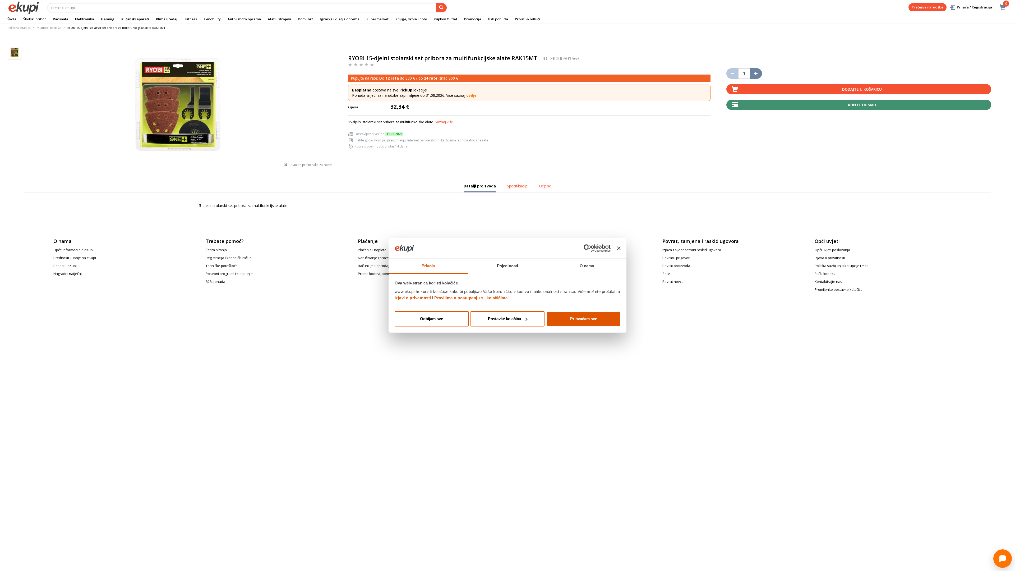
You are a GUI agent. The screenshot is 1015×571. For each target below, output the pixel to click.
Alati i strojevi (279, 19)
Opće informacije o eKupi (73, 249)
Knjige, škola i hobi (411, 19)
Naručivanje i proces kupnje (380, 257)
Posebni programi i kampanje (229, 273)
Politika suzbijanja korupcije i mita (842, 265)
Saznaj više (444, 121)
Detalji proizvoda (480, 187)
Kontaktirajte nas (828, 281)
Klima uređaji (167, 19)
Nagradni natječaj (67, 273)
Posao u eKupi (65, 265)
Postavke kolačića (504, 318)
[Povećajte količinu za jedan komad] (756, 73)
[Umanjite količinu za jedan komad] (732, 73)
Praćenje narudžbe (927, 7)
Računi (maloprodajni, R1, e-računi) (385, 265)
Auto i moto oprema (244, 19)
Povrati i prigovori (676, 257)
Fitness (191, 19)
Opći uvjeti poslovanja (832, 249)
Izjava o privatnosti (830, 257)
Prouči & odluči (527, 19)
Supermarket (377, 19)
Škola (11, 19)
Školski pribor (34, 19)
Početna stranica (19, 28)
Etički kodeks (825, 273)
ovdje (471, 95)
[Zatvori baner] (619, 248)
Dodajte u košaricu (862, 89)
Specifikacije (517, 185)
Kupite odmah (862, 104)
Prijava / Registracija (974, 7)
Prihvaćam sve (583, 318)
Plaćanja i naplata (372, 249)
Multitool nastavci (49, 28)
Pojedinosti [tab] (507, 266)
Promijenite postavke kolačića (838, 289)
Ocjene (545, 185)
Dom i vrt (305, 19)
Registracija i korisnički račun (229, 257)
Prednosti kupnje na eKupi (74, 257)
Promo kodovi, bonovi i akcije (381, 273)
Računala (60, 19)
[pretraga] (441, 7)
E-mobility (212, 19)
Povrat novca (673, 281)
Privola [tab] (428, 266)
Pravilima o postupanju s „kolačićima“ (472, 298)
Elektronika (84, 19)
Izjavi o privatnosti (413, 298)
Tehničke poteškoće (222, 265)
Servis (667, 273)
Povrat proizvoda (676, 265)
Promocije (472, 19)
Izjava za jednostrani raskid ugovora (691, 249)
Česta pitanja (216, 249)
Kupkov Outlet (445, 19)
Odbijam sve (431, 318)
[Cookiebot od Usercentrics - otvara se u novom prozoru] (587, 248)
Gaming (107, 19)
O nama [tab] (587, 266)
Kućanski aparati (135, 19)
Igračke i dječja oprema (339, 19)
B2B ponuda (498, 19)
